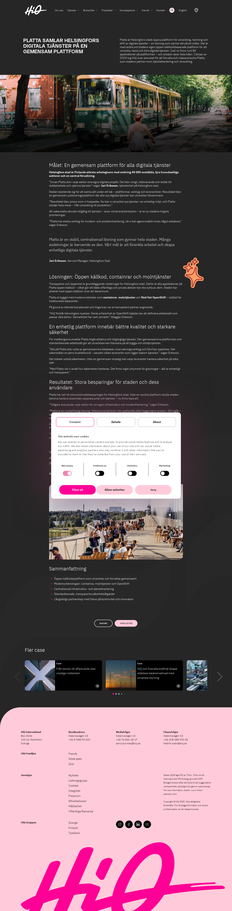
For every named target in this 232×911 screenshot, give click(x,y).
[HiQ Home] (36, 10)
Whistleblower (77, 801)
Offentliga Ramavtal (80, 811)
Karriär (145, 10)
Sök (171, 10)
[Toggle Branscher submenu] (96, 10)
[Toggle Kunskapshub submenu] (137, 10)
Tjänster (71, 10)
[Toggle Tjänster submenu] (78, 10)
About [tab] (157, 422)
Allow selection (115, 489)
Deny (153, 489)
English (183, 10)
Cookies (73, 785)
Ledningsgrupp (77, 780)
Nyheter (73, 775)
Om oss (59, 10)
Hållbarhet (75, 806)
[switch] (99, 473)
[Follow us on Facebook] (129, 824)
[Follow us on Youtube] (147, 824)
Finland (73, 828)
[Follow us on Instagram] (120, 824)
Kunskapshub (127, 10)
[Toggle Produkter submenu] (115, 10)
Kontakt (160, 10)
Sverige (73, 822)
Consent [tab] (75, 422)
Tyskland (74, 833)
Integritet (74, 791)
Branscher (89, 10)
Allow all (77, 489)
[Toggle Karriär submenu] (151, 10)
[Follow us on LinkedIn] (138, 824)
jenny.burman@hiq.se (128, 743)
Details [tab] (116, 422)
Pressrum (74, 796)
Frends (72, 753)
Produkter (107, 10)
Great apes (75, 759)
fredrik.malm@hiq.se (175, 743)
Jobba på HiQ (126, 623)
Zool (71, 764)
